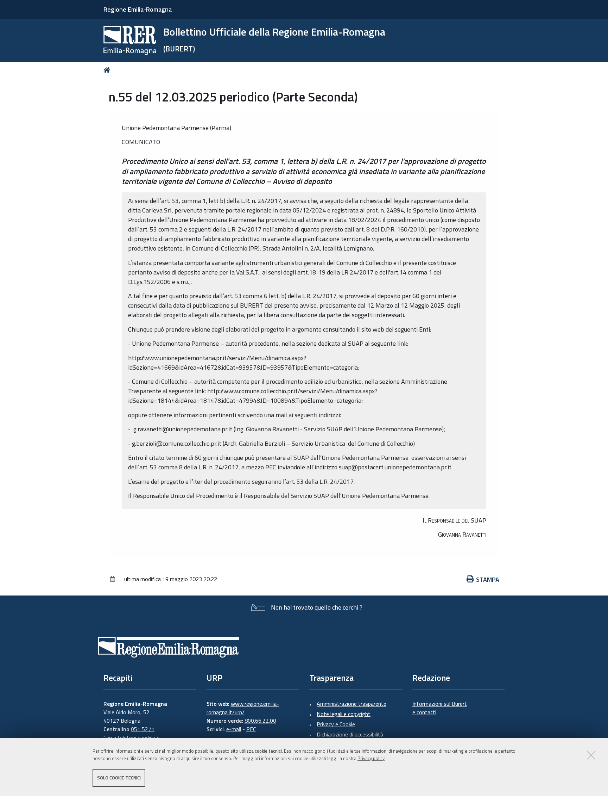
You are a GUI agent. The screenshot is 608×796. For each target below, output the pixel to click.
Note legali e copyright (343, 714)
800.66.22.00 (260, 720)
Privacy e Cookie (336, 724)
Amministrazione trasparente (351, 703)
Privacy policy (371, 758)
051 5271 (142, 729)
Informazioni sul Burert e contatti (439, 707)
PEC (251, 729)
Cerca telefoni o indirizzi (131, 737)
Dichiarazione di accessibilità (350, 734)
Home (108, 70)
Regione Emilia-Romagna (137, 9)
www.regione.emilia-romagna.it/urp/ (243, 707)
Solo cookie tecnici (119, 777)
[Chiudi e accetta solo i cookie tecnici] (591, 755)
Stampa (487, 579)
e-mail (233, 729)
